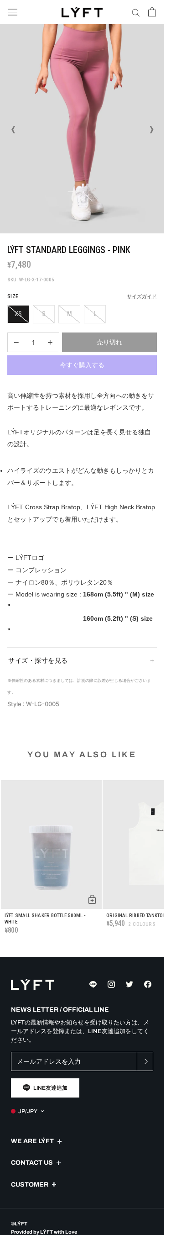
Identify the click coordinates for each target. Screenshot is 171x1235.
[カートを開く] (152, 11)
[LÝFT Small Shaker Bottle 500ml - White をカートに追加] (92, 899)
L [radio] (95, 313)
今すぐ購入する (82, 365)
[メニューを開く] (12, 12)
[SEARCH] (136, 12)
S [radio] (44, 313)
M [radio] (69, 313)
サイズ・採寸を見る (38, 660)
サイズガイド (142, 297)
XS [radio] (18, 313)
